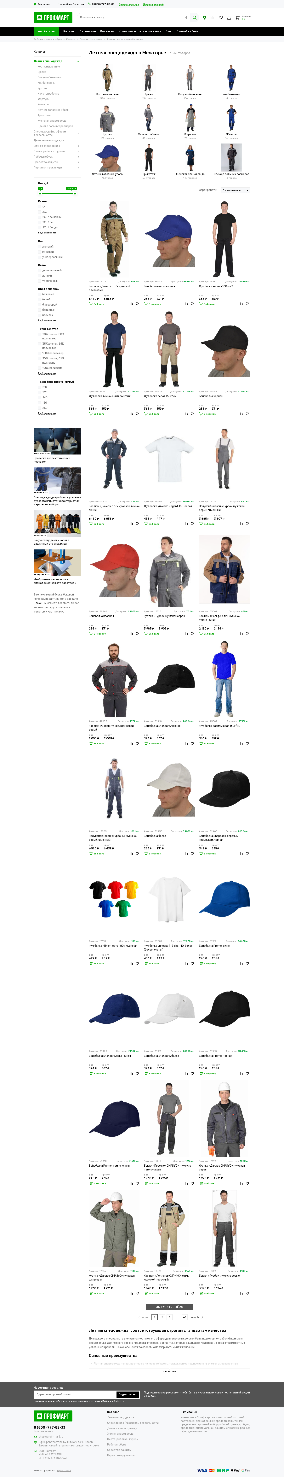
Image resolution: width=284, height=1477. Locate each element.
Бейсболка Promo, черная (215, 1056)
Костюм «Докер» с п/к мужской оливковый (109, 288)
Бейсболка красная (101, 616)
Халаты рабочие (48, 93)
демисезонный (52, 270)
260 (45, 408)
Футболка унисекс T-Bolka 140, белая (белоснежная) (168, 947)
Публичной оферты (113, 1401)
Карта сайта (64, 1470)
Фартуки (43, 99)
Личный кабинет (188, 31)
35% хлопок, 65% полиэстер (53, 346)
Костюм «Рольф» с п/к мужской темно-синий (219, 618)
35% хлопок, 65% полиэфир (53, 360)
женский (48, 246)
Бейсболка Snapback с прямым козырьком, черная (218, 837)
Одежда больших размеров (55, 126)
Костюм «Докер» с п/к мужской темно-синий (114, 508)
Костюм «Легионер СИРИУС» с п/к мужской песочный (166, 1277)
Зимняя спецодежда (47, 146)
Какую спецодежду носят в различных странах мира (52, 542)
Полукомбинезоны (49, 77)
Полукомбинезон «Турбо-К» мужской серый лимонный (113, 837)
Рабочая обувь (43, 156)
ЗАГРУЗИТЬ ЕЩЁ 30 (169, 1307)
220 (45, 392)
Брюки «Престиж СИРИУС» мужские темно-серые (167, 1167)
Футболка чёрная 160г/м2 (216, 286)
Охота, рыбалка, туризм (49, 151)
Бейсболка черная (211, 396)
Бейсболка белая (155, 836)
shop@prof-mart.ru (72, 4)
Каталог (49, 31)
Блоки (38, 603)
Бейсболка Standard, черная (162, 726)
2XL (44, 212)
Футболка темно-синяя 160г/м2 (110, 396)
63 (184, 1317)
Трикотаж (44, 115)
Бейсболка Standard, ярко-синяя (110, 1056)
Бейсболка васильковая (159, 286)
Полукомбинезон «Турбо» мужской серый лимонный (222, 508)
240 (45, 397)
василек (47, 315)
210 (44, 387)
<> (43, 206)
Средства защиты (46, 162)
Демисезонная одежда (49, 140)
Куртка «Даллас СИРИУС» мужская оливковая (112, 1277)
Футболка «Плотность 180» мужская (113, 945)
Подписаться (127, 1394)
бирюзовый (49, 304)
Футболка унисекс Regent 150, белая (168, 506)
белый (46, 299)
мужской (48, 252)
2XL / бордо (50, 227)
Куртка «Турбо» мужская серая (164, 616)
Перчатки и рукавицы (48, 167)
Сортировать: (208, 190)
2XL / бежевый (51, 217)
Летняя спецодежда (48, 61)
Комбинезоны (46, 83)
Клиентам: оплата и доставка (140, 31)
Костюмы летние (49, 66)
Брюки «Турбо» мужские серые (219, 1275)
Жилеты (43, 104)
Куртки (42, 88)
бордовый (48, 310)
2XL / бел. (48, 222)
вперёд (195, 1317)
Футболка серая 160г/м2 (160, 396)
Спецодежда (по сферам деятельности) (50, 133)
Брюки (42, 72)
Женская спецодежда (52, 120)
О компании (87, 31)
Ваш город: (44, 4)
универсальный (52, 257)
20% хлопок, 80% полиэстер (53, 336)
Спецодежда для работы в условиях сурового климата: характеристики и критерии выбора (57, 501)
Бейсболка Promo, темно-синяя (109, 1165)
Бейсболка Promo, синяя (214, 945)
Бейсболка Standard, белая (161, 1056)
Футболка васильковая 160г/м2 (219, 726)
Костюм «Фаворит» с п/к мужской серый (111, 727)
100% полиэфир (52, 368)
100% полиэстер (53, 353)
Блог (169, 31)
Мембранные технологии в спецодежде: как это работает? (55, 581)
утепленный (50, 281)
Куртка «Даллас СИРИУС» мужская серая (222, 1167)
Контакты (107, 31)
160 (44, 402)
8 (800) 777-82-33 (103, 4)
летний (47, 275)
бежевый (48, 294)
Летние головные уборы (53, 110)
